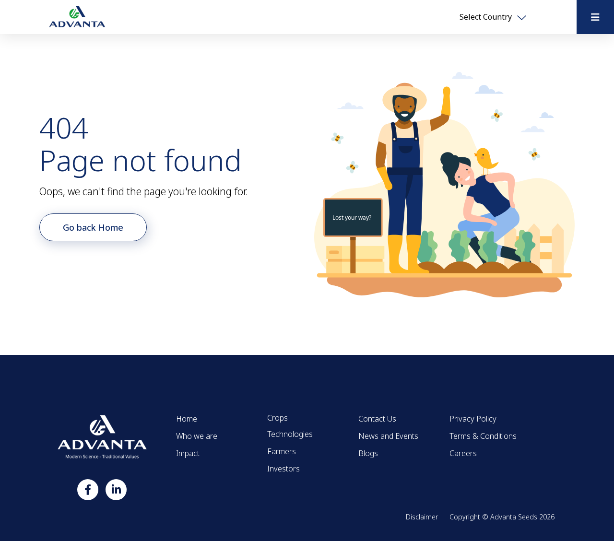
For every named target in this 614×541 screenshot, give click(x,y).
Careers (463, 453)
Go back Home (93, 227)
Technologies (290, 434)
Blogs (368, 453)
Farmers (281, 451)
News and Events (388, 436)
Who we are (196, 436)
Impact (188, 453)
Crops (277, 417)
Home (186, 418)
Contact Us (377, 418)
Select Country (487, 17)
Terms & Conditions (483, 436)
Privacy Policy (472, 418)
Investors (283, 468)
